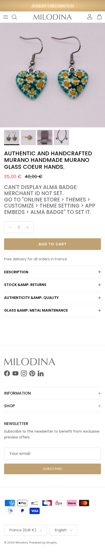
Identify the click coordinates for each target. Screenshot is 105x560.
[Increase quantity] (28, 227)
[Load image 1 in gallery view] (52, 75)
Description (16, 272)
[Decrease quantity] (8, 227)
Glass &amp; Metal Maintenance (36, 310)
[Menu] (5, 17)
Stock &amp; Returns (25, 284)
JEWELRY (39, 5)
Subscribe (52, 469)
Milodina (22, 542)
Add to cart (52, 244)
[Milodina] (52, 17)
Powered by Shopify (43, 542)
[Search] (16, 17)
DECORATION (62, 5)
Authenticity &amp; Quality (31, 297)
